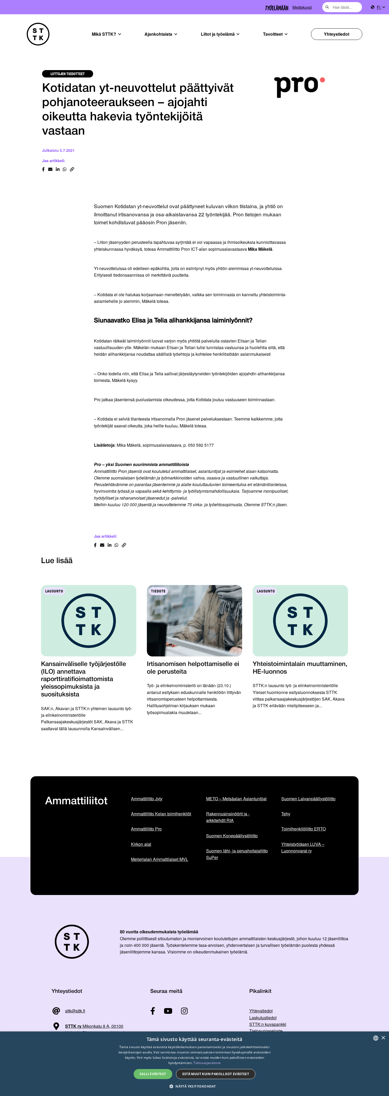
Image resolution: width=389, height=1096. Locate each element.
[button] (194, 1086)
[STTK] (38, 34)
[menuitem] (381, 7)
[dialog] (194, 1063)
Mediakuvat (302, 7)
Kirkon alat (141, 844)
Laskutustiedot (263, 1018)
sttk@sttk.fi (75, 1011)
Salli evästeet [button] (153, 1074)
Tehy (285, 814)
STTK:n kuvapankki (267, 1024)
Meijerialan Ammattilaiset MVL (159, 859)
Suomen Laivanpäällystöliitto (308, 799)
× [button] (383, 1038)
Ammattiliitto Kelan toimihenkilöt (161, 814)
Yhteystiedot (336, 34)
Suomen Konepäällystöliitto (232, 836)
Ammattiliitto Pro (146, 829)
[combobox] (342, 7)
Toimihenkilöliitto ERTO (303, 829)
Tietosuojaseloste (266, 1031)
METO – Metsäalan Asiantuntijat (236, 799)
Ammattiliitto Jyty (146, 799)
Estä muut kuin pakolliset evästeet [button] (215, 1074)
